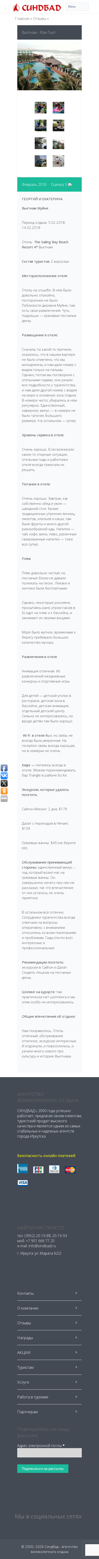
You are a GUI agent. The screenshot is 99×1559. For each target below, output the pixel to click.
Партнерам (27, 1411)
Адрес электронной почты (41, 1445)
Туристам (25, 1367)
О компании (27, 1308)
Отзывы (39, 18)
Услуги (23, 1382)
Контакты (25, 1293)
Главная (22, 18)
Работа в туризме (32, 1397)
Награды (25, 1337)
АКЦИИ (24, 1352)
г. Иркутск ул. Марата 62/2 (39, 1253)
